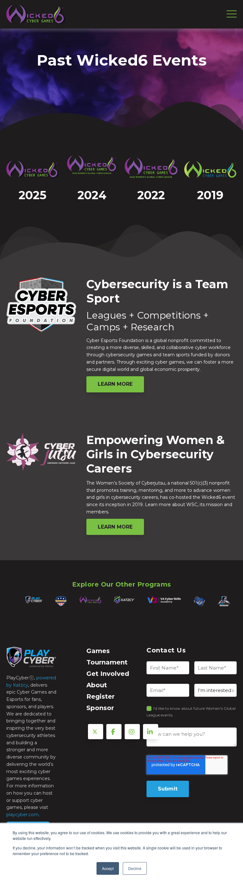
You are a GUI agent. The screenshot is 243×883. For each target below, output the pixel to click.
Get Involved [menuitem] (107, 673)
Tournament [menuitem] (107, 662)
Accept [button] (108, 868)
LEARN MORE (115, 384)
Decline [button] (134, 868)
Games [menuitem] (98, 651)
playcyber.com (22, 814)
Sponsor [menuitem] (100, 708)
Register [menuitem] (100, 696)
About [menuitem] (96, 685)
